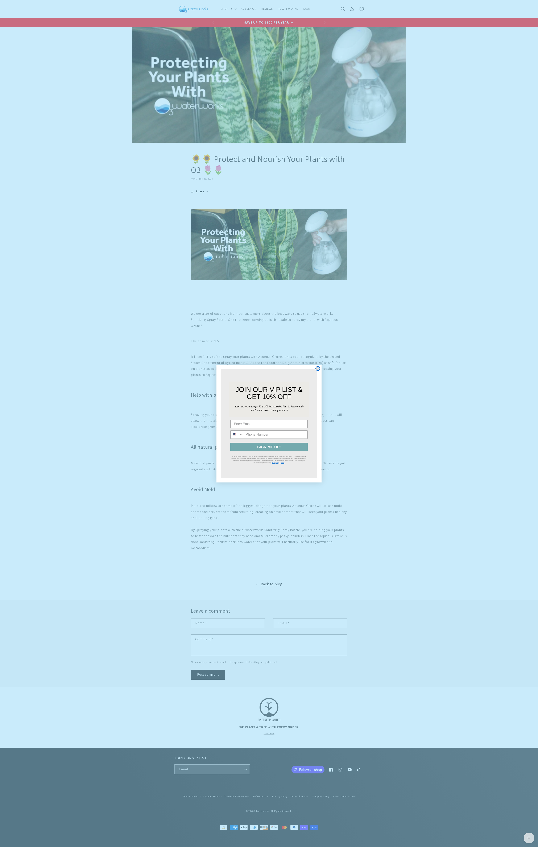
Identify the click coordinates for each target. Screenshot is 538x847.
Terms (282, 462)
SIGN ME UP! (269, 447)
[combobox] (237, 435)
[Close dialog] (318, 368)
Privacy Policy (275, 462)
